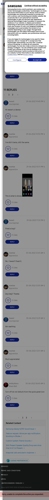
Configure (17, 60)
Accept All (37, 60)
